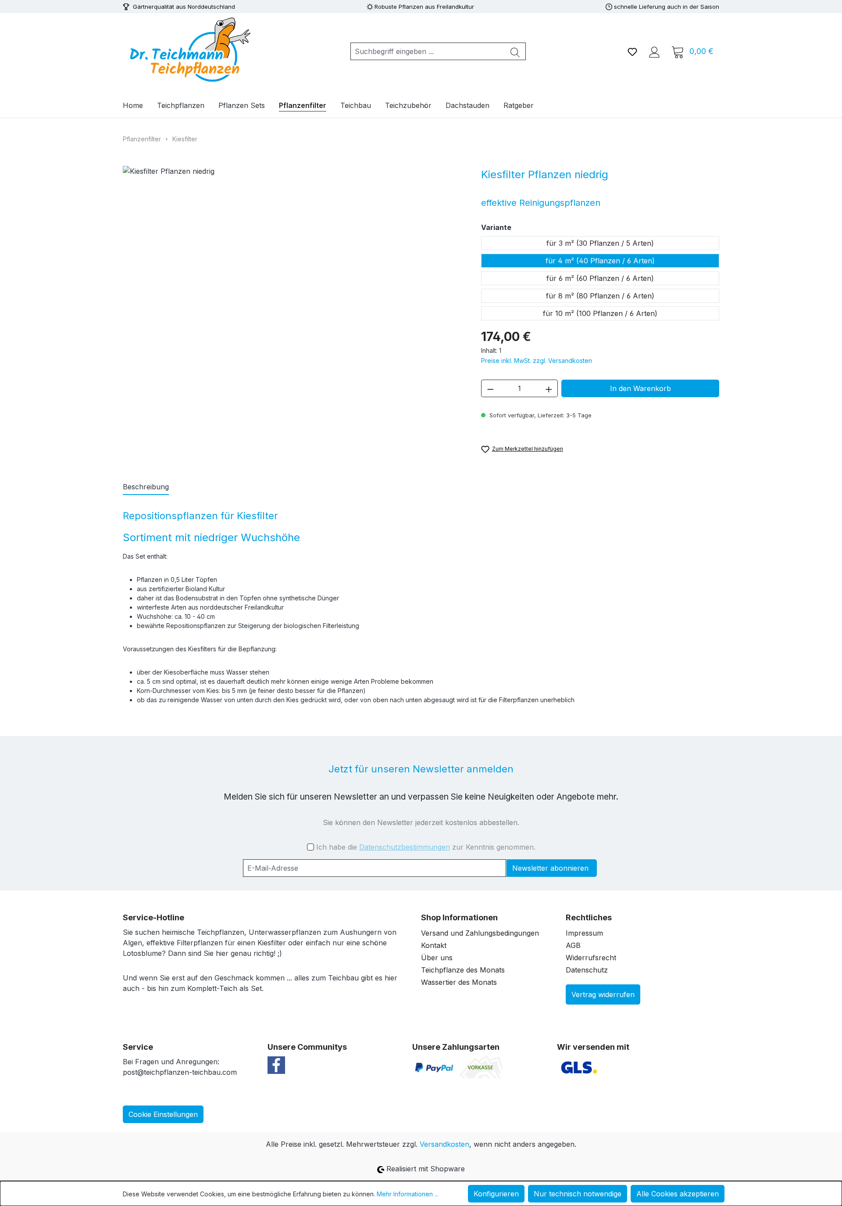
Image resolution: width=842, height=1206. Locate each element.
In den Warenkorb (640, 388)
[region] (293, 275)
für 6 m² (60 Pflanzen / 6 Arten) (600, 278)
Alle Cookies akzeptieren (677, 1193)
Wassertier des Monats (459, 982)
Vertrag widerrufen (603, 994)
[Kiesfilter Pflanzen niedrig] (293, 275)
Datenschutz (587, 970)
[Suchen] (515, 51)
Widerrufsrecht (591, 957)
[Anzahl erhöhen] (549, 388)
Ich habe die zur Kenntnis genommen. (425, 847)
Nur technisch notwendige (577, 1193)
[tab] (146, 487)
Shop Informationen (459, 917)
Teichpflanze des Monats (463, 970)
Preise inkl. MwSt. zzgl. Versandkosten (536, 360)
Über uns (437, 957)
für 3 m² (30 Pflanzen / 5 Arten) (600, 243)
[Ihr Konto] (654, 51)
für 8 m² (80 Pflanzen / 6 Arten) (600, 295)
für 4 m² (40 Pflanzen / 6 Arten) (600, 260)
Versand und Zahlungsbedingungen (480, 933)
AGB (573, 945)
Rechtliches (589, 917)
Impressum (584, 933)
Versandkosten (444, 1144)
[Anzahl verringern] (490, 388)
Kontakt (433, 945)
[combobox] (427, 51)
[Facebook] (276, 1064)
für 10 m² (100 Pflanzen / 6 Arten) (600, 313)
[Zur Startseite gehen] (188, 50)
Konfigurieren (496, 1193)
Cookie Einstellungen (163, 1114)
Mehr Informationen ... (408, 1194)
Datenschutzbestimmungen (404, 847)
